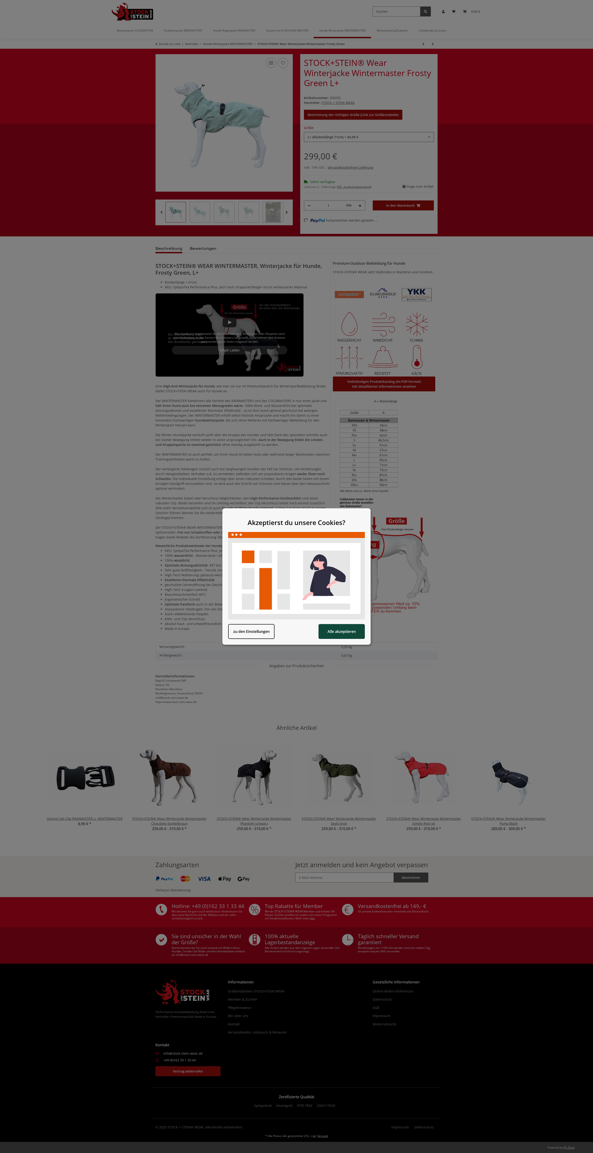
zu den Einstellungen (251, 631)
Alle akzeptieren (342, 631)
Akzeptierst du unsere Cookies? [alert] (296, 522)
